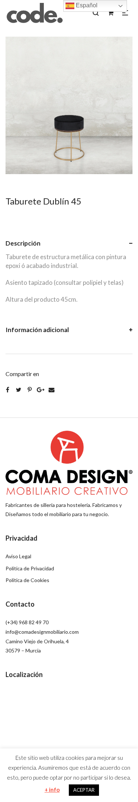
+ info (52, 789)
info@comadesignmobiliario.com (42, 632)
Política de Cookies (27, 580)
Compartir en (22, 373)
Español (86, 5)
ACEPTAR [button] (84, 790)
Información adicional (37, 330)
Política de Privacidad (30, 568)
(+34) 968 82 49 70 (27, 622)
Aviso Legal (18, 556)
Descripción (23, 243)
